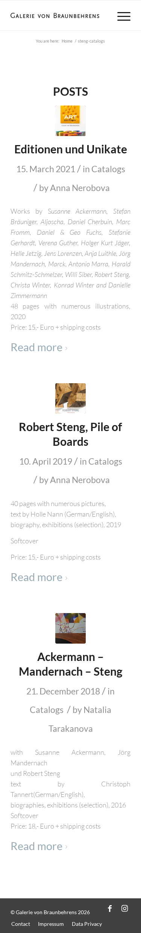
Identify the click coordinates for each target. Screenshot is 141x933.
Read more (36, 347)
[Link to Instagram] (124, 908)
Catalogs (108, 169)
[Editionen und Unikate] (70, 121)
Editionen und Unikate (70, 149)
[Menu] (120, 15)
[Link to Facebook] (109, 908)
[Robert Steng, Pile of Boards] (70, 398)
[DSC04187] (70, 628)
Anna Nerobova (80, 187)
